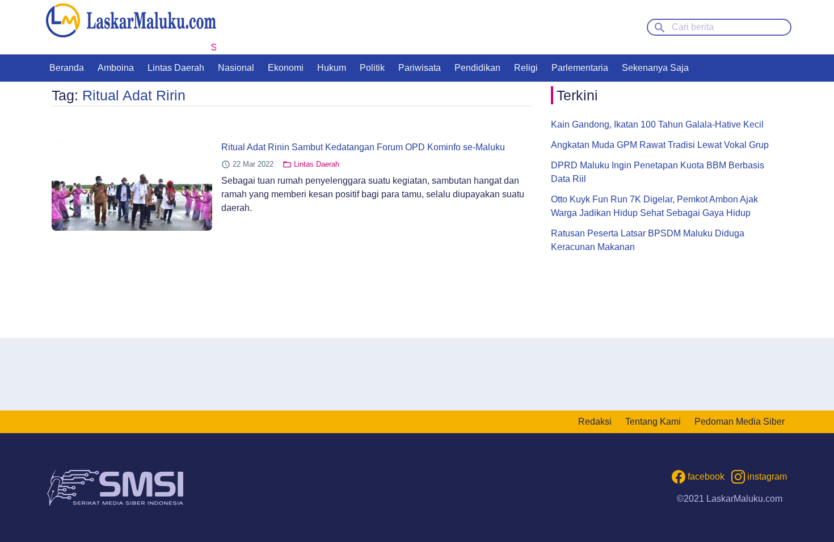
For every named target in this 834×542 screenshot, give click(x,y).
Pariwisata (419, 68)
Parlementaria (579, 68)
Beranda (66, 68)
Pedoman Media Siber (739, 421)
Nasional (236, 68)
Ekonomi (286, 68)
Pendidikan (477, 68)
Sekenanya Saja (655, 68)
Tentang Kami (653, 421)
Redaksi (595, 421)
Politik (372, 68)
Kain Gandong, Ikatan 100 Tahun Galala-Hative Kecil (657, 124)
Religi (526, 68)
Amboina (116, 68)
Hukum (331, 68)
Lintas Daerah (176, 68)
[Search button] (659, 26)
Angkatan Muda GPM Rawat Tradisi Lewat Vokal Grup (660, 145)
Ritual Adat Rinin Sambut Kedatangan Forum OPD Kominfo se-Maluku (363, 147)
